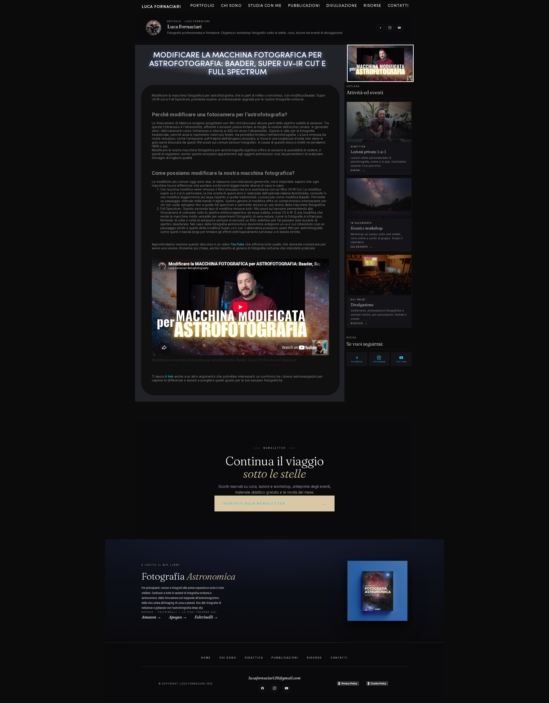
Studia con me (265, 6)
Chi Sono (231, 6)
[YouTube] (399, 28)
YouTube (238, 244)
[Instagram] (390, 28)
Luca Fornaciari (161, 7)
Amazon (149, 617)
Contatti (398, 6)
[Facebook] (380, 28)
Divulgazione (341, 6)
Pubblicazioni (304, 6)
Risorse (372, 6)
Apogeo (175, 617)
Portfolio (202, 6)
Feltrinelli (204, 617)
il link (169, 376)
